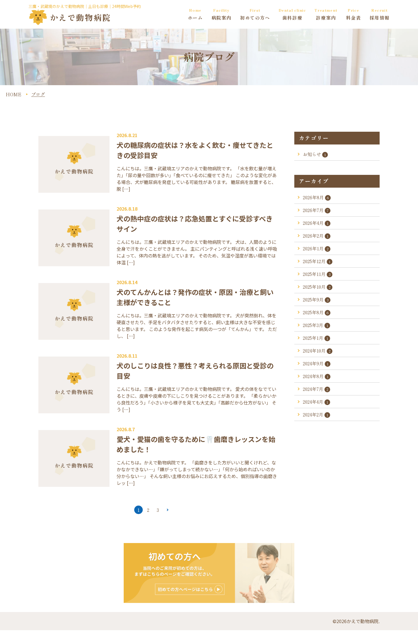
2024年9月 (315, 363)
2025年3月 (315, 325)
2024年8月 (315, 376)
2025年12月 (316, 261)
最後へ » (176, 510)
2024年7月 (315, 388)
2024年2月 (315, 414)
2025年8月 (316, 312)
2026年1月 (316, 248)
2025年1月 (315, 337)
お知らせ (314, 154)
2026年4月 (315, 222)
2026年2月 (315, 235)
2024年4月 (315, 401)
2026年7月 (316, 210)
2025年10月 (317, 286)
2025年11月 (317, 274)
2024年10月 (317, 350)
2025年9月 (316, 299)
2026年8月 (316, 197)
